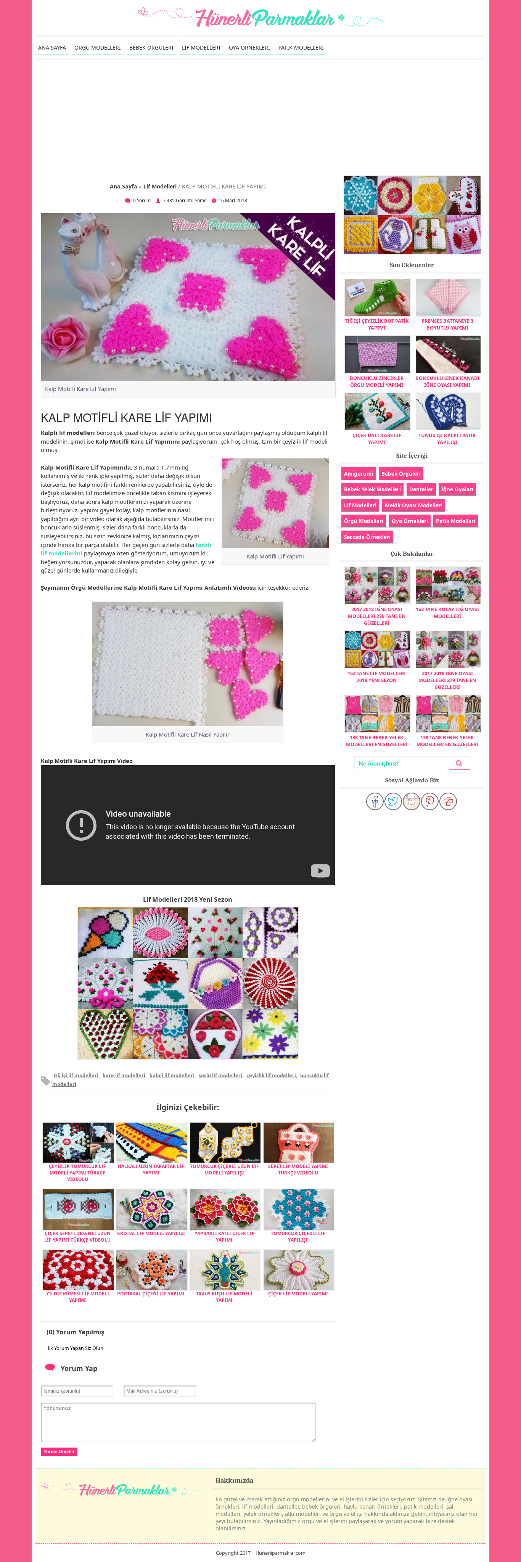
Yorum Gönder (59, 1451)
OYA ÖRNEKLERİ (249, 47)
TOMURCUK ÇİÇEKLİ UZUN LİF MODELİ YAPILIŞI (224, 1169)
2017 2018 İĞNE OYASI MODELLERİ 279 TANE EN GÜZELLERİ (376, 616)
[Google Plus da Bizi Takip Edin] (448, 801)
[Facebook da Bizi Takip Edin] (375, 801)
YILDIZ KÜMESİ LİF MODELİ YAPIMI (77, 1296)
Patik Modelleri (455, 520)
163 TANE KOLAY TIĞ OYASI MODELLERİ (447, 612)
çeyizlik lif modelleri (271, 1075)
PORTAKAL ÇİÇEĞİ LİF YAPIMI (151, 1293)
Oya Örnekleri (410, 520)
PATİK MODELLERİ (301, 47)
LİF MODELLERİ (201, 47)
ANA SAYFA (52, 47)
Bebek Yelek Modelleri (372, 489)
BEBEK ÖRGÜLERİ (151, 47)
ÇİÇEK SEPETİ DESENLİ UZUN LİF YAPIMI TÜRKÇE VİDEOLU (77, 1236)
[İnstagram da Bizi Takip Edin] (411, 801)
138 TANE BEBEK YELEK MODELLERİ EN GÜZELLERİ (377, 741)
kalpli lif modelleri (172, 1075)
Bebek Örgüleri (401, 473)
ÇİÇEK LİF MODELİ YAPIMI (298, 1293)
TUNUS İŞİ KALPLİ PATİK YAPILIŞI (447, 439)
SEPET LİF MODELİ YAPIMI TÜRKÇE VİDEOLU (298, 1169)
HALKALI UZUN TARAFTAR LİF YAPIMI (151, 1169)
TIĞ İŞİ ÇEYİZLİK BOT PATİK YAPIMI (377, 324)
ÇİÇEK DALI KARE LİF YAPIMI (376, 439)
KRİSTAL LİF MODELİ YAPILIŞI (151, 1233)
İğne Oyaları (457, 489)
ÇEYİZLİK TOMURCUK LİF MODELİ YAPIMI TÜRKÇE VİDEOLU (77, 1172)
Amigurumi (358, 473)
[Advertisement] (260, 117)
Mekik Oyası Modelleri (413, 505)
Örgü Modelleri (363, 520)
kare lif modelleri (124, 1075)
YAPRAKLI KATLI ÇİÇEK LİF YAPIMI (224, 1236)
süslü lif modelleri (220, 1075)
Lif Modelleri (160, 186)
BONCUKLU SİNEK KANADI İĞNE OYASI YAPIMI (447, 381)
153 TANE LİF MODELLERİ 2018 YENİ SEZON (376, 677)
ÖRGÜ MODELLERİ (97, 47)
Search (459, 763)
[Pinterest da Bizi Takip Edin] (430, 801)
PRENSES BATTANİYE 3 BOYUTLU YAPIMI (447, 324)
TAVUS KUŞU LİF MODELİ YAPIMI (224, 1296)
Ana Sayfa (123, 186)
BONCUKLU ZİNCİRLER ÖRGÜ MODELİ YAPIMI (377, 381)
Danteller (421, 489)
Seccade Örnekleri (367, 537)
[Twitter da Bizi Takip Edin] (393, 801)
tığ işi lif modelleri (76, 1075)
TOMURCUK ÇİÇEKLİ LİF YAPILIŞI (298, 1236)
